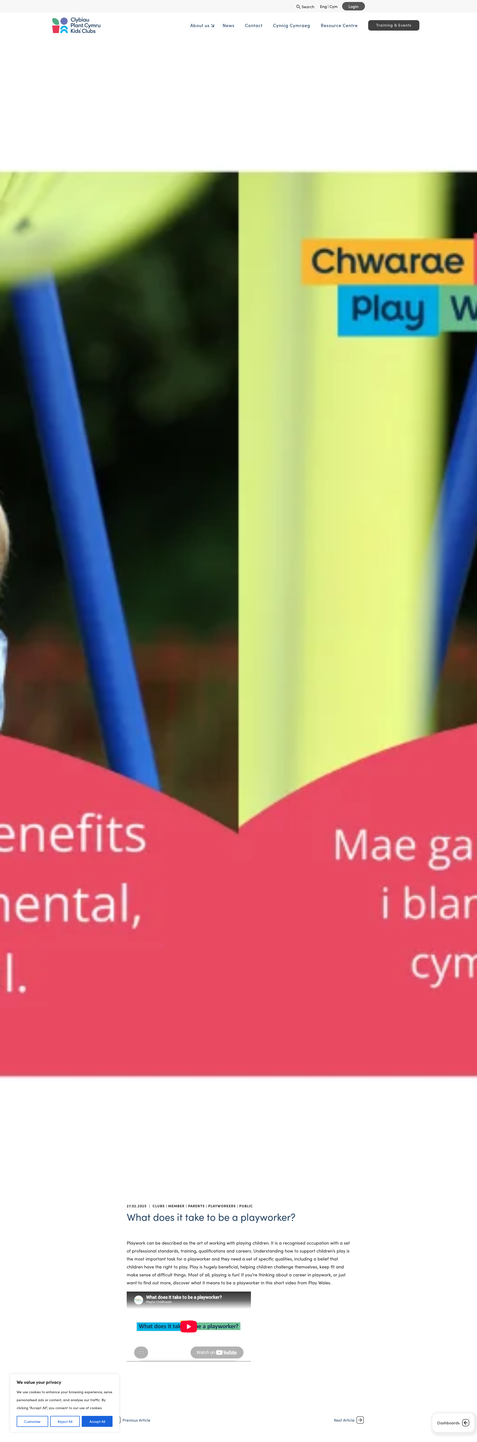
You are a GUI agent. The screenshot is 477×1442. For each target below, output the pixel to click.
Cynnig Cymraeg (253, 25)
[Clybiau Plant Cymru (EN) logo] (138, 25)
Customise (32, 1421)
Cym (333, 6)
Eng (323, 6)
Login (353, 6)
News (190, 25)
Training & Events (355, 25)
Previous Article (136, 1420)
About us (161, 25)
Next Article (344, 1420)
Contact (215, 25)
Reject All (65, 1421)
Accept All (97, 1421)
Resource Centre (300, 25)
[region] (64, 1403)
